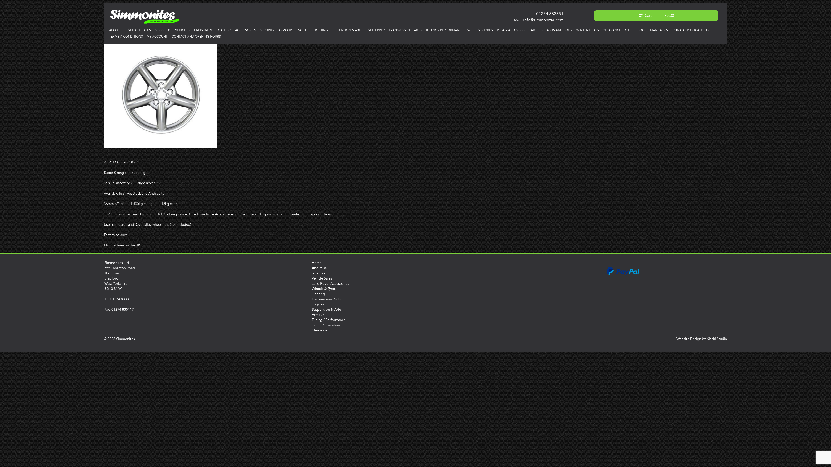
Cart (659, 16)
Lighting (321, 30)
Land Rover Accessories (330, 284)
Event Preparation (326, 325)
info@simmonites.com (543, 20)
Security (267, 30)
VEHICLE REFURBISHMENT (194, 30)
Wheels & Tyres (480, 30)
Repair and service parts (517, 30)
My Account (157, 36)
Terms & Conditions (126, 36)
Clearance (612, 30)
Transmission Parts (405, 30)
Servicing (163, 30)
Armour (285, 30)
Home (317, 263)
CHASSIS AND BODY (557, 30)
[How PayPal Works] (623, 274)
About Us (116, 30)
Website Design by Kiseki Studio (701, 339)
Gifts (629, 30)
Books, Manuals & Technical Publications (673, 30)
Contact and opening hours (196, 36)
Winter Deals (587, 30)
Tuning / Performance (444, 30)
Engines (302, 30)
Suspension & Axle (347, 30)
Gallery (224, 30)
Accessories (245, 30)
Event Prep (375, 30)
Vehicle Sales (139, 30)
